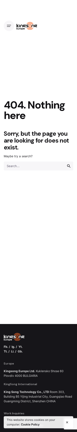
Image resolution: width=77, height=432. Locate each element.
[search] (68, 166)
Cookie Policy (30, 424)
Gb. (20, 351)
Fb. (6, 347)
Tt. (6, 351)
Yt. (21, 347)
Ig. (13, 347)
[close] (67, 422)
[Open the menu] (9, 26)
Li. (12, 351)
